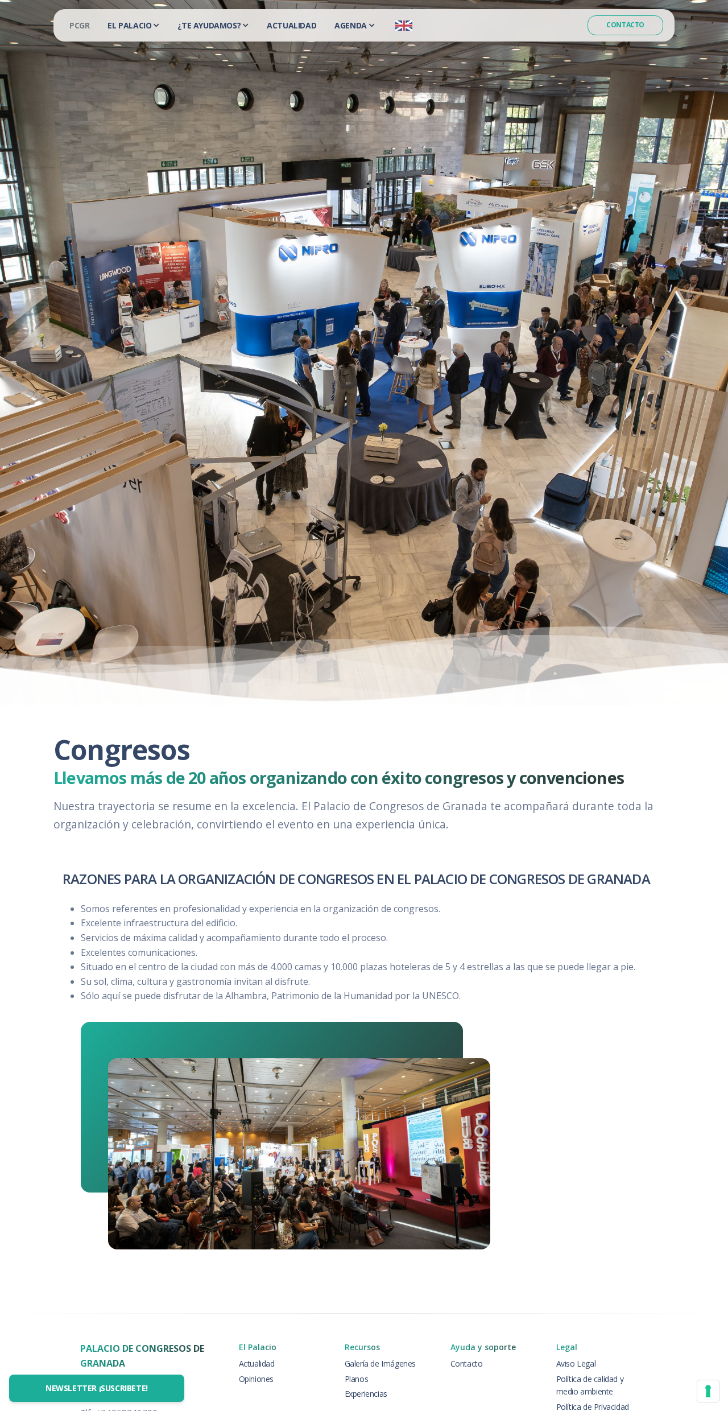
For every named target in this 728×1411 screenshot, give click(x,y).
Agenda (350, 25)
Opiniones (256, 1378)
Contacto (625, 25)
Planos (357, 1378)
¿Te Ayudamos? (209, 25)
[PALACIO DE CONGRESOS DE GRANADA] (79, 25)
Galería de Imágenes (380, 1363)
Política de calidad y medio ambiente (590, 1385)
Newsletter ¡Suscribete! (97, 1388)
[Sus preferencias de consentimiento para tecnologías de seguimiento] (708, 1391)
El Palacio (129, 25)
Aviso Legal (576, 1363)
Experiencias (366, 1393)
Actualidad (291, 25)
